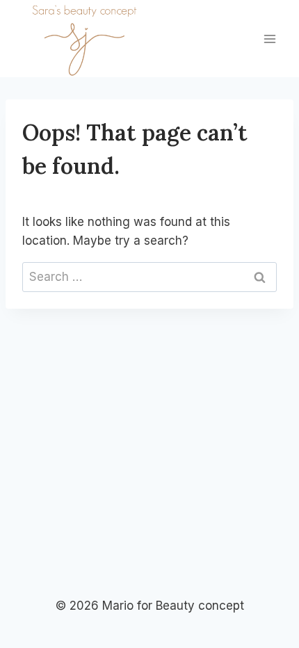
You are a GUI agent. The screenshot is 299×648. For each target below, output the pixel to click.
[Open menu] (269, 38)
